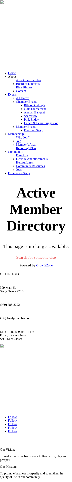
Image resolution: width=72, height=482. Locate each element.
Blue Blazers (24, 87)
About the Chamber (28, 80)
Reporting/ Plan (26, 148)
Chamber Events (26, 101)
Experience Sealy (19, 173)
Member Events (26, 126)
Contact (21, 91)
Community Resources (30, 166)
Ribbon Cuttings (34, 105)
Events (12, 94)
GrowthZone (44, 265)
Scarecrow (30, 116)
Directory (22, 155)
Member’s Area (26, 144)
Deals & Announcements (32, 159)
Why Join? (23, 137)
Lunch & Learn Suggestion (41, 123)
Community (15, 151)
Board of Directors (28, 83)
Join (18, 141)
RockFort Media (8, 441)
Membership (16, 134)
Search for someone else (36, 257)
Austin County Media (49, 439)
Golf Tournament (35, 108)
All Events (22, 98)
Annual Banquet (34, 112)
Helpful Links (25, 162)
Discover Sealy (33, 130)
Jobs (19, 169)
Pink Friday (31, 119)
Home (12, 73)
